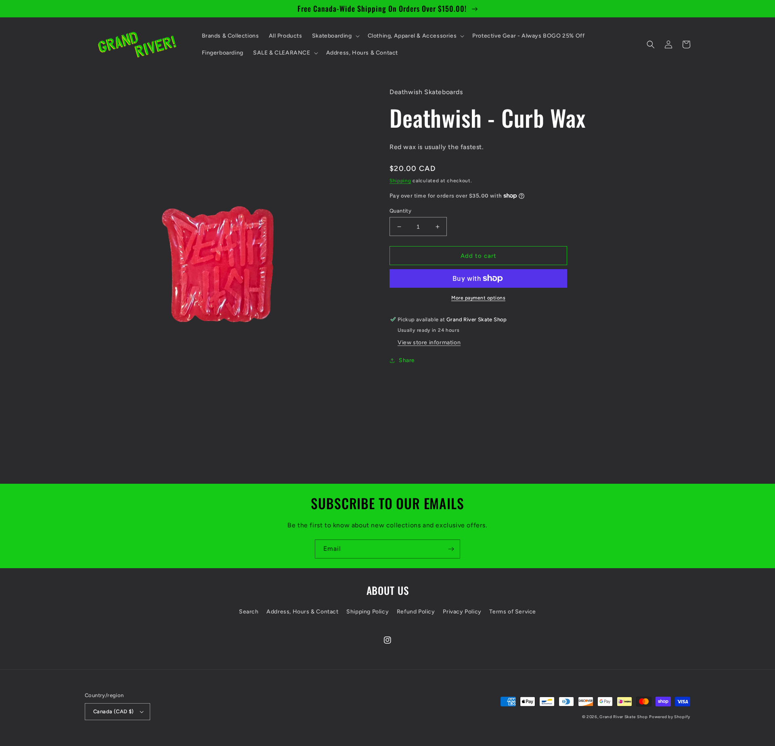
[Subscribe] (451, 548)
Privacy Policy (462, 611)
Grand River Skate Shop (623, 716)
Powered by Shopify (669, 716)
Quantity (400, 211)
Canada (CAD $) (113, 711)
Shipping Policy (367, 611)
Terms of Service (512, 611)
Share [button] (407, 360)
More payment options (478, 298)
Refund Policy (416, 611)
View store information (429, 342)
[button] (335, 35)
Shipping (400, 180)
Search (249, 611)
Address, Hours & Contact (302, 611)
